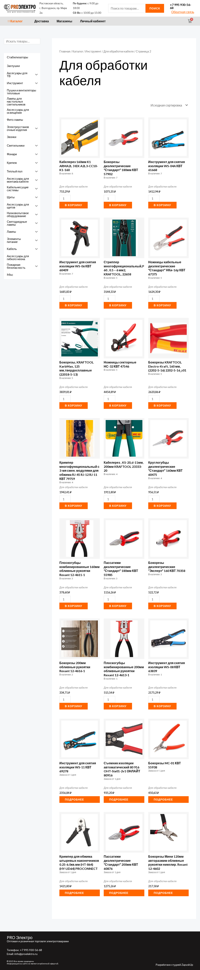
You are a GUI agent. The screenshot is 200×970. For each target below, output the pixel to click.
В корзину (73, 205)
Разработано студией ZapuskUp (174, 964)
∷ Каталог (15, 21)
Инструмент (93, 51)
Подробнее (74, 799)
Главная (64, 51)
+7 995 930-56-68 (180, 6)
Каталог (77, 51)
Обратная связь (182, 12)
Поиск (154, 8)
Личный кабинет (93, 21)
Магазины (64, 21)
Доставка (41, 21)
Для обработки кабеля (119, 51)
